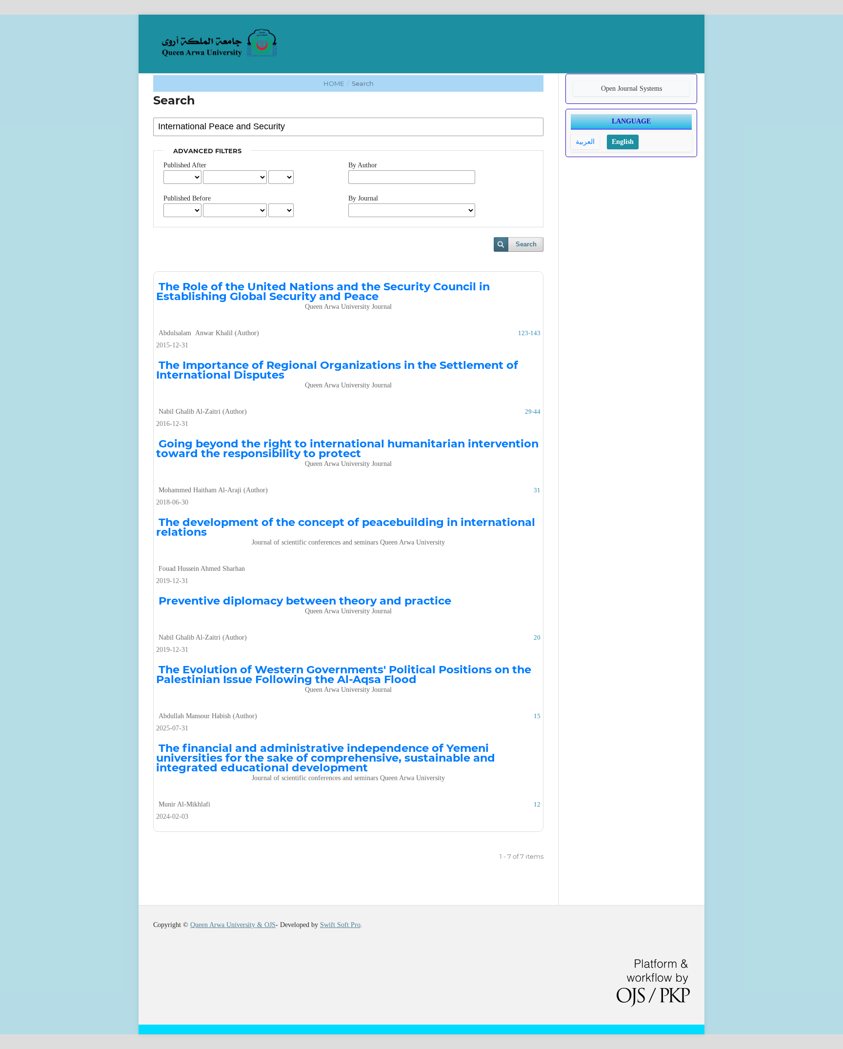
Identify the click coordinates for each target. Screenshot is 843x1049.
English (623, 141)
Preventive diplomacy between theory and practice (305, 604)
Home (334, 83)
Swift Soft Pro (340, 924)
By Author (362, 165)
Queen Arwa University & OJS (233, 924)
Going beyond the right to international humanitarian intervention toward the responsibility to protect (347, 452)
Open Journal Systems (631, 88)
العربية (585, 141)
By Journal (363, 198)
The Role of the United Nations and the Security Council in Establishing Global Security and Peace (323, 295)
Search (526, 244)
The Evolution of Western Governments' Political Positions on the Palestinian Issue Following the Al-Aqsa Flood (343, 678)
